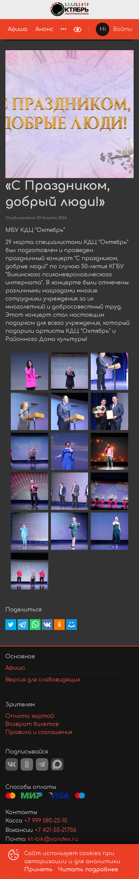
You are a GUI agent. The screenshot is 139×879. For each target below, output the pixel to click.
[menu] (35, 29)
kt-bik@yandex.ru (53, 839)
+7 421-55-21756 (55, 830)
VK (11, 764)
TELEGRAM (42, 764)
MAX (57, 764)
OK (27, 764)
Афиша (17, 29)
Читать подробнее (88, 870)
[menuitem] (17, 29)
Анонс (44, 29)
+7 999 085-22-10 (45, 821)
